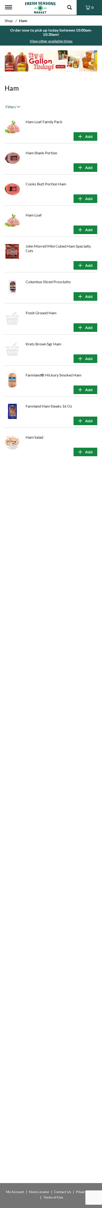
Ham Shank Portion (41, 152)
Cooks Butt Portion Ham (46, 184)
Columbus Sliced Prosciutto (48, 281)
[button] (51, 60)
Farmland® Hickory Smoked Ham (53, 375)
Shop (9, 20)
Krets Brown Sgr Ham (43, 344)
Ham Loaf (34, 215)
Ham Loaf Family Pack (44, 121)
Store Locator (39, 1192)
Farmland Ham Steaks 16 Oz (49, 406)
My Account (15, 1192)
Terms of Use (53, 1197)
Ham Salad (34, 437)
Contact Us (62, 1192)
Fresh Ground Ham (41, 312)
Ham (23, 20)
